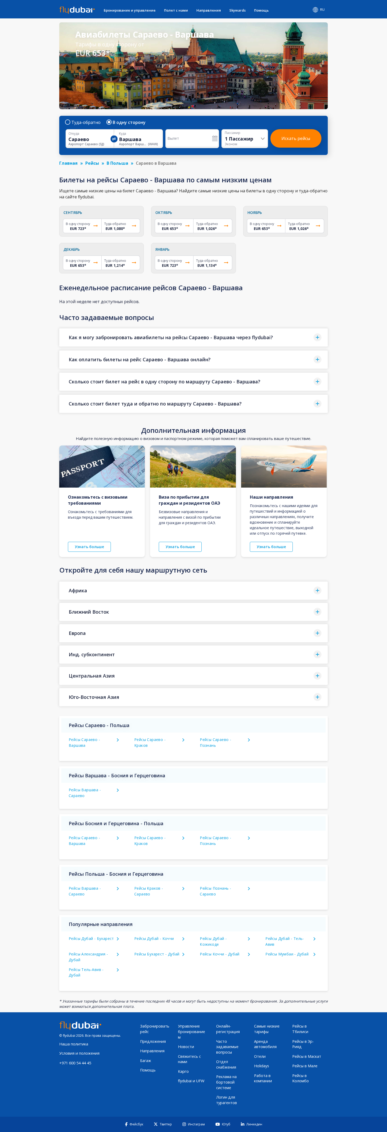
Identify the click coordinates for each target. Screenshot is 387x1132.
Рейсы (92, 163)
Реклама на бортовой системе (226, 1082)
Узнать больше (89, 546)
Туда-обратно (86, 122)
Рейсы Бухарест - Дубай (157, 953)
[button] (193, 337)
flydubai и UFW (191, 1080)
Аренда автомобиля (265, 1044)
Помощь (261, 10)
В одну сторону (129, 122)
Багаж (145, 1060)
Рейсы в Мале (304, 1065)
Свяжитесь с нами (189, 1059)
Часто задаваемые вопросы (227, 1047)
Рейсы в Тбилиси (300, 1029)
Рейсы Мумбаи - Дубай (287, 953)
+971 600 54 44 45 (75, 1062)
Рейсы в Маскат (306, 1056)
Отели (260, 1056)
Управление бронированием (191, 1031)
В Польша (117, 163)
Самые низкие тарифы (267, 1029)
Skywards (237, 10)
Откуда (73, 133)
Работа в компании (263, 1078)
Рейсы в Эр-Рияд (303, 1044)
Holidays (261, 1065)
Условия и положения (79, 1053)
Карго (183, 1071)
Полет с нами (176, 10)
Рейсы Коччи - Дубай (220, 953)
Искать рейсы (295, 138)
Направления (208, 10)
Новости (186, 1046)
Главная (68, 163)
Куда (122, 133)
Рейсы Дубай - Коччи (154, 938)
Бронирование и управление (130, 10)
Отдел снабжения (226, 1064)
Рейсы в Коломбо (300, 1078)
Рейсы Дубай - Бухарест (91, 938)
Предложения (153, 1041)
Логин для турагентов (226, 1100)
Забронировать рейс (154, 1029)
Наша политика (73, 1043)
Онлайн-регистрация (228, 1029)
